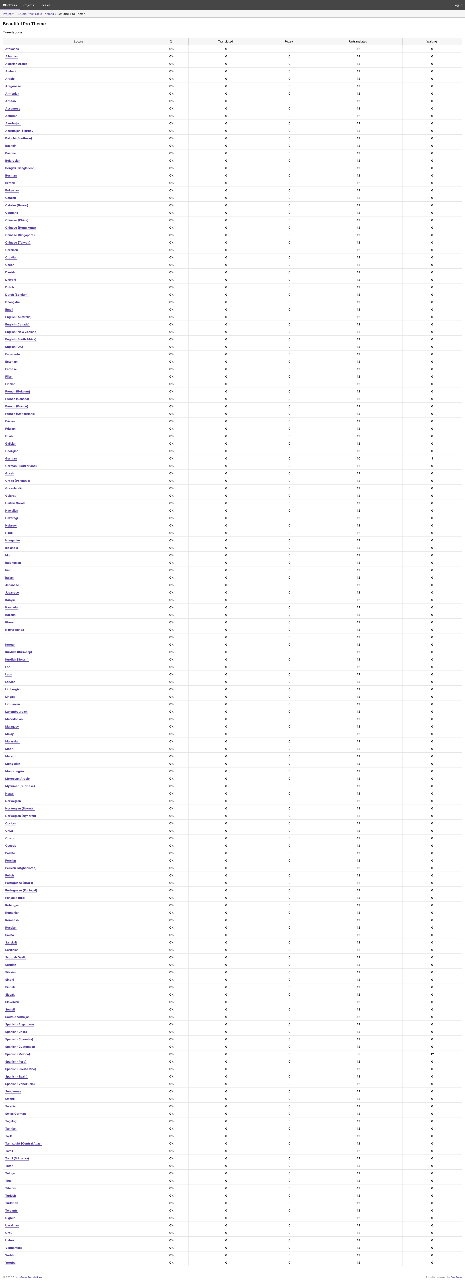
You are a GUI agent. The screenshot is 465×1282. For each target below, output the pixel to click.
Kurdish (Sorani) (17, 659)
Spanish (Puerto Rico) (20, 1069)
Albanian (11, 56)
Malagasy (12, 726)
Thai (8, 1180)
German (11, 458)
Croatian (11, 257)
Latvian (10, 682)
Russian (11, 927)
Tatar (9, 1166)
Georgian (11, 451)
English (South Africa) (21, 339)
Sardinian (12, 950)
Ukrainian (12, 1225)
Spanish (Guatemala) (20, 1046)
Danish (10, 272)
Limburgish (13, 689)
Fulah (9, 436)
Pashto (10, 853)
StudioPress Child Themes (36, 14)
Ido (7, 555)
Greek (9, 473)
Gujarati (10, 495)
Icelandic (11, 548)
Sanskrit (11, 942)
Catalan (10, 198)
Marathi (10, 756)
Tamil (9, 1151)
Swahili (10, 1099)
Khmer (10, 622)
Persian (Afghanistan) (21, 868)
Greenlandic (14, 488)
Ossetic (10, 845)
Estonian (11, 361)
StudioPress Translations (27, 1277)
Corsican (11, 250)
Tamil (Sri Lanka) (17, 1158)
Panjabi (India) (15, 898)
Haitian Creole (15, 503)
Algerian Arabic (16, 64)
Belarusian (12, 160)
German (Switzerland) (21, 466)
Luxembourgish (16, 711)
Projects (28, 5)
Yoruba (10, 1262)
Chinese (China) (17, 220)
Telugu (10, 1173)
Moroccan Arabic (17, 778)
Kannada (11, 607)
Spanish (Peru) (16, 1061)
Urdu (8, 1233)
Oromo (10, 838)
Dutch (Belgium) (17, 294)
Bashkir (10, 145)
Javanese (12, 592)
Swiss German (15, 1113)
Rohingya (12, 905)
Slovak (10, 994)
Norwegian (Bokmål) (20, 808)
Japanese (12, 585)
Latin (8, 674)
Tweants (11, 1210)
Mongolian (12, 763)
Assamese (12, 108)
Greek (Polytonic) (17, 481)
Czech (9, 265)
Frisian (10, 421)
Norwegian (13, 801)
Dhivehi (10, 279)
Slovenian (12, 1002)
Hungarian (12, 540)
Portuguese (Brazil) (19, 883)
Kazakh (10, 615)
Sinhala (10, 987)
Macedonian (14, 719)
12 (358, 49)
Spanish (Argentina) (19, 1024)
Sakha (9, 935)
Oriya (9, 831)
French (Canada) (17, 399)
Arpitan (10, 101)
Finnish (10, 384)
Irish (8, 570)
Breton (10, 183)
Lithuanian (12, 704)
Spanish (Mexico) (17, 1054)
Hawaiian (11, 510)
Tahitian (11, 1128)
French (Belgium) (17, 391)
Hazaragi (11, 518)
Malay (9, 734)
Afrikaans (12, 49)
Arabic (10, 78)
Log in (458, 5)
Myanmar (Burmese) (20, 786)
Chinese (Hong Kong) (20, 227)
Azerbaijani (13, 123)
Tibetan (10, 1188)
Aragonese (13, 86)
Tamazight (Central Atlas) (23, 1143)
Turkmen (11, 1203)
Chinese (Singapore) (20, 235)
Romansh (12, 920)
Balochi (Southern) (18, 138)
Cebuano (11, 212)
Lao (7, 667)
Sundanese (13, 1091)
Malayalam (12, 741)
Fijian (9, 376)
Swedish (11, 1106)
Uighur (10, 1218)
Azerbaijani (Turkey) (20, 131)
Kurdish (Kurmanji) (18, 652)
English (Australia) (18, 317)
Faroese (11, 369)
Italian (9, 577)
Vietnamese (14, 1247)
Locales (45, 5)
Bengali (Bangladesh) (20, 168)
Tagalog (11, 1121)
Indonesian (13, 562)
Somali (10, 1009)
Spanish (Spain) (16, 1076)
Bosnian (11, 175)
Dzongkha (12, 302)
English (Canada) (17, 324)
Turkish (10, 1195)
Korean (10, 644)
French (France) (16, 406)
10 (358, 458)
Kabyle (10, 600)
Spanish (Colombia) (19, 1039)
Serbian (10, 965)
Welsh (9, 1255)
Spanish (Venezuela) (20, 1084)
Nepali (9, 793)
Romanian (12, 912)
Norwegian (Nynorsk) (20, 816)
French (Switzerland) (20, 414)
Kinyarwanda (14, 629)
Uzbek (9, 1240)
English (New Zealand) (21, 332)
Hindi (9, 533)
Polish (9, 875)
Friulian (10, 428)
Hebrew (11, 525)
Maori (9, 749)
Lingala (10, 696)
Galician (10, 443)
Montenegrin (14, 771)
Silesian (10, 972)
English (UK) (14, 347)
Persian (10, 860)
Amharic (11, 71)
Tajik (8, 1136)
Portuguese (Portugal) (21, 890)
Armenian (12, 93)
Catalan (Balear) (16, 205)
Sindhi (9, 979)
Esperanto (12, 354)
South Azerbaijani (17, 1017)
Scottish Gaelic (15, 957)
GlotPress (10, 5)
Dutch (9, 287)
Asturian (11, 116)
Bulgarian (12, 190)
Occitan (10, 823)
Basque (10, 153)
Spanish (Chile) (16, 1032)
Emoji (9, 309)
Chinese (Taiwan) (18, 242)
